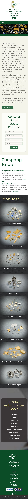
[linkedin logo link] (13, 18)
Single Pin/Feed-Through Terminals (14, 270)
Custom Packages (14, 385)
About (14, 472)
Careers (14, 481)
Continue (14, 147)
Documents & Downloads (14, 11)
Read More (15, 191)
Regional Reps (14, 477)
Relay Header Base (13, 223)
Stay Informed (14, 485)
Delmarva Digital (21, 498)
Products (14, 475)
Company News (14, 474)
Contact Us (14, 479)
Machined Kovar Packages (14, 246)
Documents (14, 484)
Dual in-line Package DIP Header (13, 339)
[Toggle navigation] (2, 22)
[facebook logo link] (15, 18)
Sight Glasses (14, 293)
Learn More (7, 107)
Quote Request (14, 9)
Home (14, 471)
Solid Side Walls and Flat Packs (14, 362)
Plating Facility (14, 478)
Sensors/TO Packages (13, 316)
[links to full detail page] (14, 212)
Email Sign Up (14, 13)
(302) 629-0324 (14, 16)
